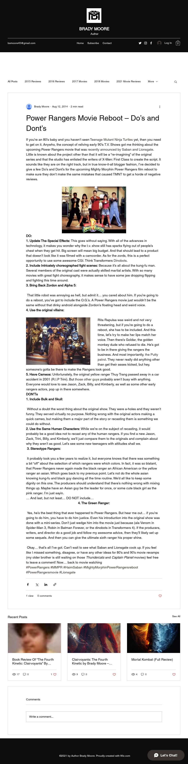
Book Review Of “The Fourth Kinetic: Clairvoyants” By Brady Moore (33, 661)
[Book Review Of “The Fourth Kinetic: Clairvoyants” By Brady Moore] (34, 638)
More (151, 81)
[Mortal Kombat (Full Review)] (153, 638)
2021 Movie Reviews (129, 81)
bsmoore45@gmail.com (21, 43)
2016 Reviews (56, 81)
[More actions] (160, 106)
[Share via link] (55, 584)
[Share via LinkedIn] (46, 584)
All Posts (12, 81)
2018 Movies (101, 81)
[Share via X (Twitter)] (37, 584)
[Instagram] (145, 43)
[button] (178, 43)
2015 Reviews (33, 81)
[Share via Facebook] (28, 584)
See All (176, 616)
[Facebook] (151, 43)
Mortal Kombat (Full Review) (152, 659)
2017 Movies (79, 81)
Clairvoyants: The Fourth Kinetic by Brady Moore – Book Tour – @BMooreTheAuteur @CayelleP (90, 661)
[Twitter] (140, 43)
